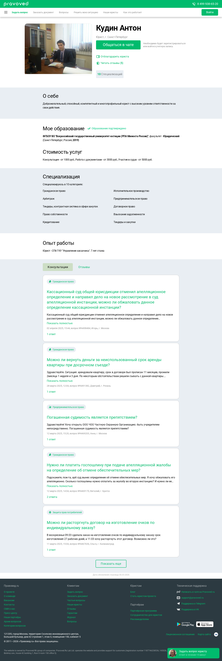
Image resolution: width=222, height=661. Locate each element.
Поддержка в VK (190, 609)
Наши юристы (110, 12)
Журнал (71, 617)
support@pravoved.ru (192, 597)
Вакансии (9, 600)
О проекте (9, 592)
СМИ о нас (9, 608)
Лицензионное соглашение (180, 634)
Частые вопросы (76, 600)
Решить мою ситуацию (86, 12)
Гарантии (72, 613)
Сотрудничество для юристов (146, 615)
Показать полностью (60, 323)
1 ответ (51, 334)
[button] (193, 653)
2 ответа (52, 497)
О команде (9, 596)
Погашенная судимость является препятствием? (92, 417)
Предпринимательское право (68, 407)
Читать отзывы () (112, 63)
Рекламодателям (139, 619)
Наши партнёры (12, 617)
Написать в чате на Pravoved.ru (198, 592)
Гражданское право (63, 281)
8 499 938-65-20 (207, 4)
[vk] (216, 634)
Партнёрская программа (143, 610)
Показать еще (111, 563)
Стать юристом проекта (143, 596)
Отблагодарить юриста (115, 56)
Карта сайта (204, 634)
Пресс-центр (10, 613)
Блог (132, 592)
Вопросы (64, 12)
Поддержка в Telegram (193, 603)
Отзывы (84, 267)
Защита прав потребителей (67, 512)
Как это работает (132, 12)
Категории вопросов (15, 625)
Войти (210, 12)
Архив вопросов (12, 621)
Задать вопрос (20, 12)
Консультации (58, 267)
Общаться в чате (118, 44)
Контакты (9, 604)
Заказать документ (43, 12)
